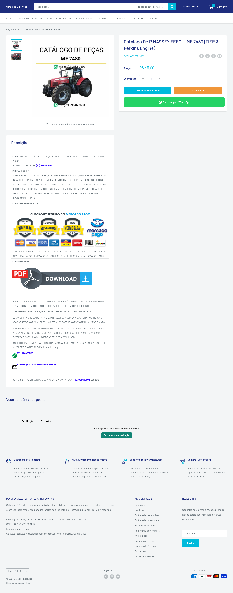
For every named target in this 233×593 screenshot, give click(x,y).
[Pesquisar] (172, 6)
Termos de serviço (145, 525)
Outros (135, 18)
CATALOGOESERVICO (134, 56)
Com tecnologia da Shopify (19, 583)
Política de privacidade (147, 520)
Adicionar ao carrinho (148, 90)
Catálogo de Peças (28, 18)
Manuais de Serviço (145, 545)
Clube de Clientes (144, 556)
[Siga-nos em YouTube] (118, 576)
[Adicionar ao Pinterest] (207, 55)
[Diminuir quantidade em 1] (142, 78)
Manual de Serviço (57, 18)
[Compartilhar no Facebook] (201, 55)
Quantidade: (130, 78)
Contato (153, 18)
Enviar (190, 542)
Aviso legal (141, 535)
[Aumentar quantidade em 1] (159, 78)
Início (9, 18)
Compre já (198, 90)
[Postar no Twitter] (213, 55)
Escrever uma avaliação (117, 435)
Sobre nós (140, 551)
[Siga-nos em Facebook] (106, 576)
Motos (119, 18)
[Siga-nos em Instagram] (112, 576)
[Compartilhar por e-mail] (219, 55)
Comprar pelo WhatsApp (176, 102)
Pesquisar (140, 504)
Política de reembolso (147, 515)
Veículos (102, 18)
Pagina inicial (12, 29)
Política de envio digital (147, 530)
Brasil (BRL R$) (15, 571)
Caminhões (82, 18)
